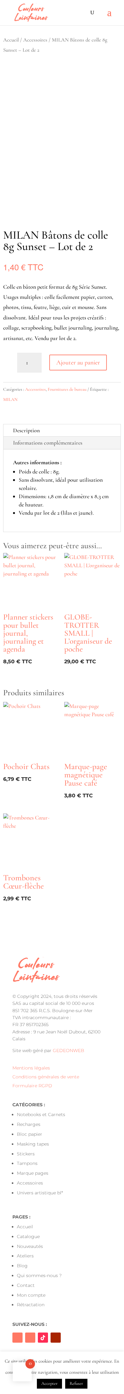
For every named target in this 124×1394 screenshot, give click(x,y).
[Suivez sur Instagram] (30, 1338)
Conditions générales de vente (45, 1077)
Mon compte (31, 1295)
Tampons (27, 1163)
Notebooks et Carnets (41, 1114)
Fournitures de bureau (67, 389)
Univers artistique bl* (40, 1193)
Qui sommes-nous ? (39, 1275)
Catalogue (28, 1236)
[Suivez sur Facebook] (17, 1338)
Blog (22, 1266)
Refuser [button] (76, 1383)
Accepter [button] (49, 1383)
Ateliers (25, 1256)
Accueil (11, 40)
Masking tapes (33, 1144)
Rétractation (31, 1304)
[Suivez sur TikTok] (43, 1338)
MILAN (10, 399)
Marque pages (32, 1173)
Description (26, 430)
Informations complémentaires (47, 442)
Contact (26, 1285)
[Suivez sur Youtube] (56, 1338)
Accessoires (35, 40)
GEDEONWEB (68, 1050)
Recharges (28, 1124)
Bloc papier (29, 1134)
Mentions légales (31, 1068)
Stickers (26, 1154)
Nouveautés (30, 1246)
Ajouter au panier (78, 362)
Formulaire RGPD (32, 1086)
